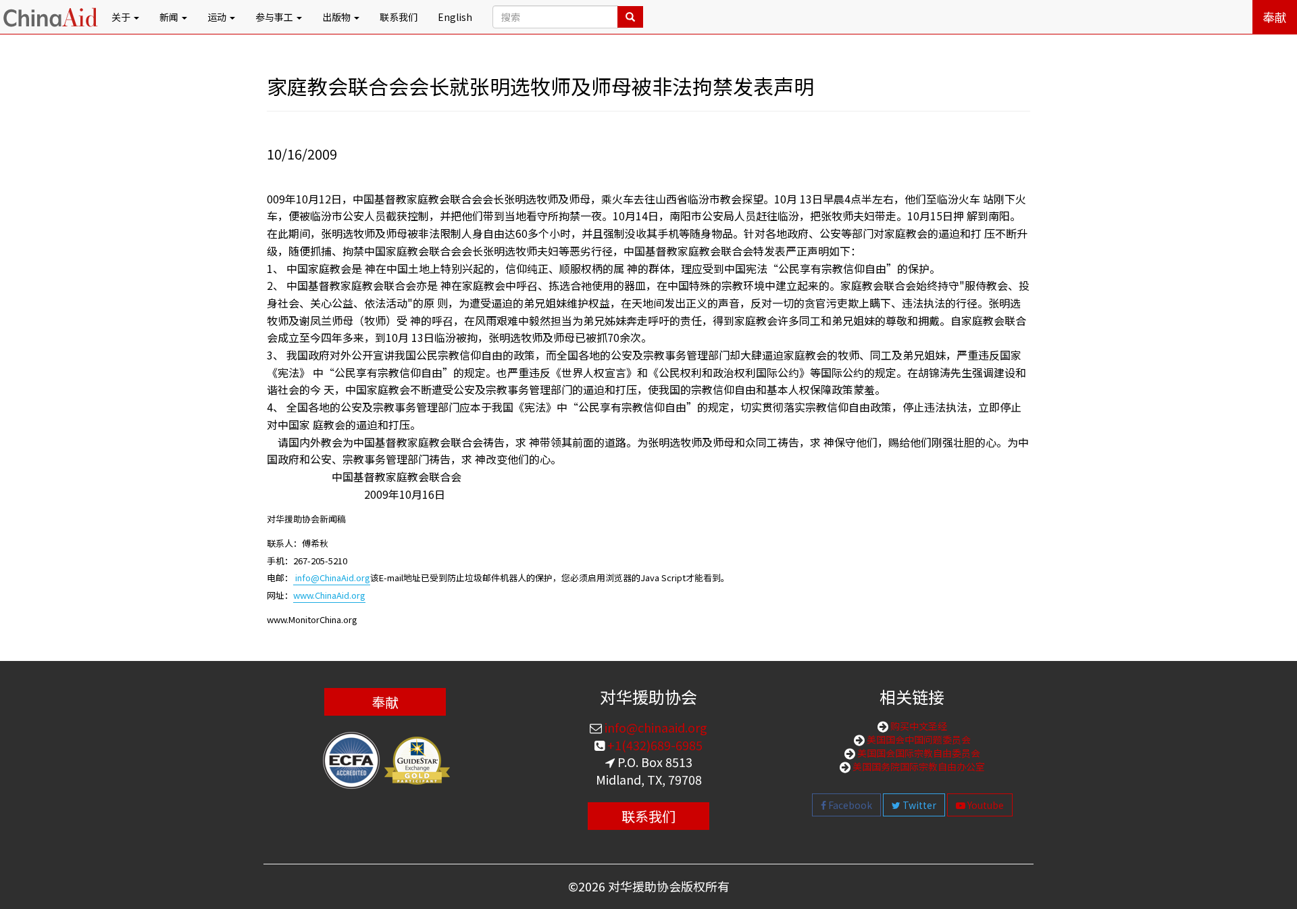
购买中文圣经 (917, 726)
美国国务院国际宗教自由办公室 (917, 766)
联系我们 (398, 17)
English (455, 17)
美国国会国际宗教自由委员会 (917, 753)
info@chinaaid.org (654, 727)
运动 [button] (217, 17)
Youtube (984, 805)
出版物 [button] (337, 17)
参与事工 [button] (275, 17)
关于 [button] (121, 17)
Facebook (849, 805)
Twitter (918, 805)
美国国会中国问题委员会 (918, 739)
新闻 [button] (169, 17)
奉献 (1275, 17)
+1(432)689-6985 (654, 745)
